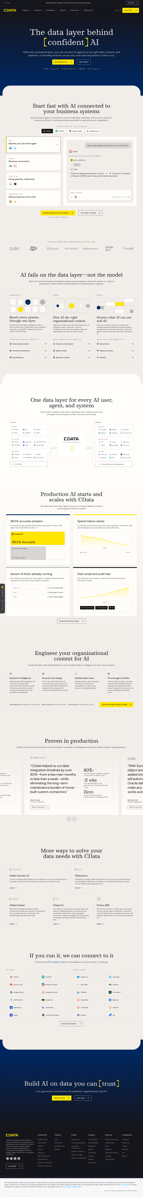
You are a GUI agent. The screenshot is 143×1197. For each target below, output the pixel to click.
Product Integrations (79, 1143)
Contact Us (92, 1163)
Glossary (108, 1156)
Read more (131, 3)
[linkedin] (7, 1158)
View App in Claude (88, 213)
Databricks (126, 1143)
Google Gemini (94, 131)
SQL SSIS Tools (60, 1146)
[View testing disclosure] (37, 528)
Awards (90, 1149)
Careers (91, 1159)
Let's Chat (128, 10)
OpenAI (124, 1156)
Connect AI (58, 1143)
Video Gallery (110, 1159)
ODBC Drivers (42, 1139)
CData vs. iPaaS (77, 1155)
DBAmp (57, 1149)
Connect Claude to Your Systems (56, 213)
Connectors (75, 1139)
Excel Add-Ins (42, 1159)
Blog (106, 1146)
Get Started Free (60, 62)
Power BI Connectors (45, 1163)
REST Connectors (44, 1156)
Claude (48, 131)
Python (40, 1149)
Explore (12, 888)
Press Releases (93, 1143)
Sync (56, 1139)
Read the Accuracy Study (69, 621)
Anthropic (125, 1139)
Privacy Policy (125, 1185)
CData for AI (88, 10)
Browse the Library (69, 1024)
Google (124, 1146)
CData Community (111, 1139)
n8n (123, 1153)
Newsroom (92, 1146)
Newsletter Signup (111, 1153)
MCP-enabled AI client (56, 962)
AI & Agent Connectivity (76, 1147)
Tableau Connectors (45, 1166)
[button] (69, 819)
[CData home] (11, 10)
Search (117, 10)
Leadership (92, 1153)
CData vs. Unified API (79, 1158)
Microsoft (125, 1149)
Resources (108, 1149)
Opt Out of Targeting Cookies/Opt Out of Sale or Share (120, 1191)
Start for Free (59, 1098)
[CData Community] (18, 1158)
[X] (11, 1158)
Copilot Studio (77, 131)
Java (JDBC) (42, 1143)
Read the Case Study (38, 807)
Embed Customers (78, 1151)
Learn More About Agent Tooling (114, 704)
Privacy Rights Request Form (72, 1187)
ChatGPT (61, 131)
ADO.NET (41, 1146)
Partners (91, 1156)
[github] (15, 1158)
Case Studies (109, 1143)
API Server (41, 1153)
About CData (92, 1139)
